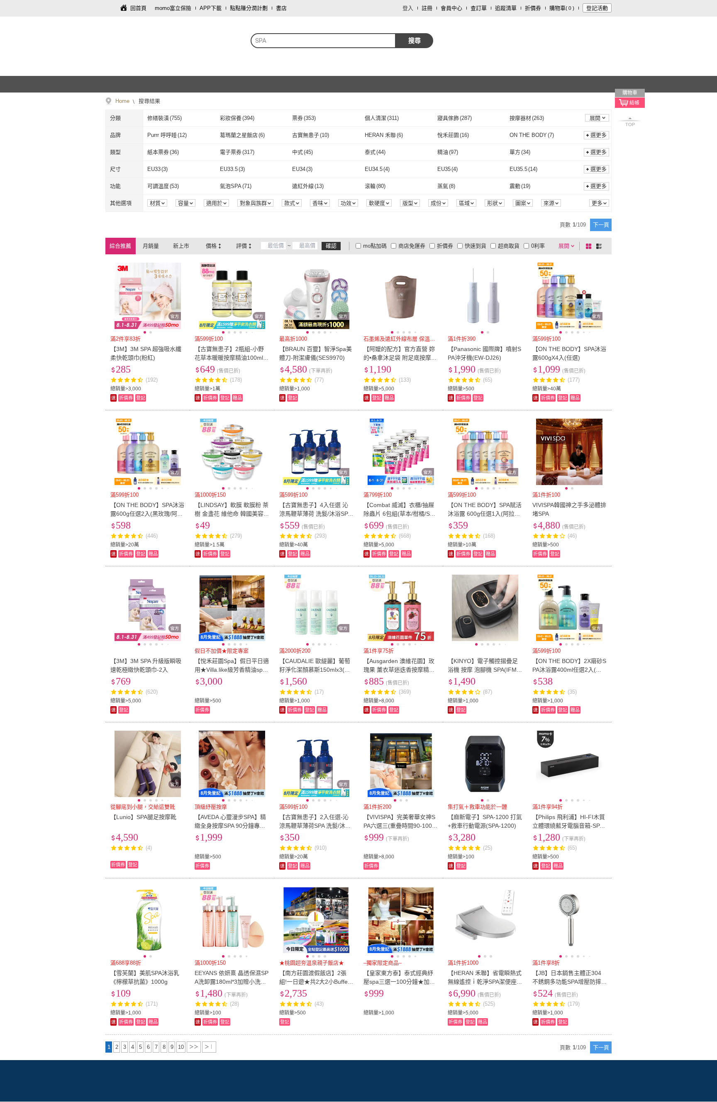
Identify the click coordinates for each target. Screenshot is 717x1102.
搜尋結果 (148, 101)
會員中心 (451, 8)
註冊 (427, 8)
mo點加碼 (375, 246)
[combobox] (323, 40)
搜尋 (414, 40)
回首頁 (138, 8)
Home (122, 101)
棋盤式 (590, 246)
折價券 (533, 8)
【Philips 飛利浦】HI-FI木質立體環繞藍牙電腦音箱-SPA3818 (569, 826)
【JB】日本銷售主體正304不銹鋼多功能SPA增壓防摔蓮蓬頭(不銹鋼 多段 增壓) (566, 982)
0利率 (538, 246)
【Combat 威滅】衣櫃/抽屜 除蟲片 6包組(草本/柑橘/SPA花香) (400, 514)
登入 (407, 8)
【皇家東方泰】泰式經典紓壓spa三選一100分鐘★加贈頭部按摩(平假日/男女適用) (399, 982)
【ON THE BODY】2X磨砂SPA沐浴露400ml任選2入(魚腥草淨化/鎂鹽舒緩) (569, 670)
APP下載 (211, 8)
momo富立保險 (173, 8)
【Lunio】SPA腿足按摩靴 (143, 817)
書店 (281, 8)
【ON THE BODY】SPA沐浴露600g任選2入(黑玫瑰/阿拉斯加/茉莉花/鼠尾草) (147, 514)
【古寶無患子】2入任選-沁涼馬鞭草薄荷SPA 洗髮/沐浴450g (315, 826)
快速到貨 (475, 246)
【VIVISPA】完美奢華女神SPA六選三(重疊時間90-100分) (399, 826)
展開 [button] (595, 118)
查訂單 (479, 8)
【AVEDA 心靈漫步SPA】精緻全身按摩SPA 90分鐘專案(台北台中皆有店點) (230, 826)
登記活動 (597, 8)
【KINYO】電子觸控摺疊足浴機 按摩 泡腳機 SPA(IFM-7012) (485, 670)
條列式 (600, 246)
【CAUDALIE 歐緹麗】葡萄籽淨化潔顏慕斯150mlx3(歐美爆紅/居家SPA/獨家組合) (314, 670)
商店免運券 (411, 246)
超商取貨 (508, 246)
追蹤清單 (506, 8)
